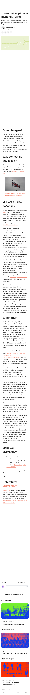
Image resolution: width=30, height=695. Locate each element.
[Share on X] (5, 32)
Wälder (5, 212)
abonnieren (16, 594)
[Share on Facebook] (2, 32)
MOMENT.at (10, 485)
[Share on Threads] (8, 32)
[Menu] (28, 2)
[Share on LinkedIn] (11, 32)
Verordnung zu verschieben (18, 277)
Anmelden (7, 594)
